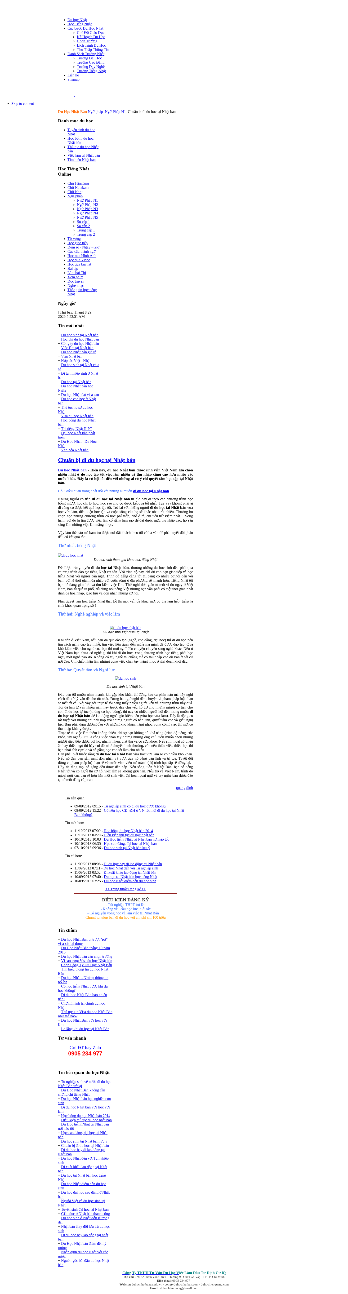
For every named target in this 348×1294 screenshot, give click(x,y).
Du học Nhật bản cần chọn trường (86, 956)
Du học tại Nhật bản (76, 382)
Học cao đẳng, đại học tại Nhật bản (130, 844)
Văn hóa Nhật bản (75, 450)
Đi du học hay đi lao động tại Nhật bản (133, 864)
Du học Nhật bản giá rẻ (78, 352)
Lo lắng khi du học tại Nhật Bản (85, 1029)
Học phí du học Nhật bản (80, 339)
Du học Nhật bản (72, 470)
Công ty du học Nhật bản (80, 343)
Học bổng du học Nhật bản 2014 (128, 831)
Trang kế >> (137, 889)
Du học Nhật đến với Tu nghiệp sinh (130, 868)
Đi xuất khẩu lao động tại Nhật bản (130, 872)
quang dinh (184, 788)
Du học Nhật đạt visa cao (80, 395)
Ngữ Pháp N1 (115, 112)
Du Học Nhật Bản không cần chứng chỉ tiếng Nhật (81, 1092)
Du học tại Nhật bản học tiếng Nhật (130, 877)
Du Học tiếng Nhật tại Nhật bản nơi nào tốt (136, 839)
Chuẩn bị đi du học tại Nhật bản (96, 460)
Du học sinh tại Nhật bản (79, 335)
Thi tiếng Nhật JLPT (76, 429)
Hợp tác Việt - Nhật (75, 361)
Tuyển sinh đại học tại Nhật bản (85, 1209)
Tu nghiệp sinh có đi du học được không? (135, 806)
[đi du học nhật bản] (70, 555)
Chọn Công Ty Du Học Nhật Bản (86, 965)
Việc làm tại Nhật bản (77, 348)
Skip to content (22, 104)
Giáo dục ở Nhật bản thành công (85, 1214)
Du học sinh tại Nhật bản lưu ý (127, 848)
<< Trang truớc (116, 889)
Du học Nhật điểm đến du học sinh (130, 881)
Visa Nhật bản (71, 356)
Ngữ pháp (95, 112)
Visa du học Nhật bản (77, 416)
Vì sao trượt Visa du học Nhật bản (86, 961)
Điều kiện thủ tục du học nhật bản (129, 835)
